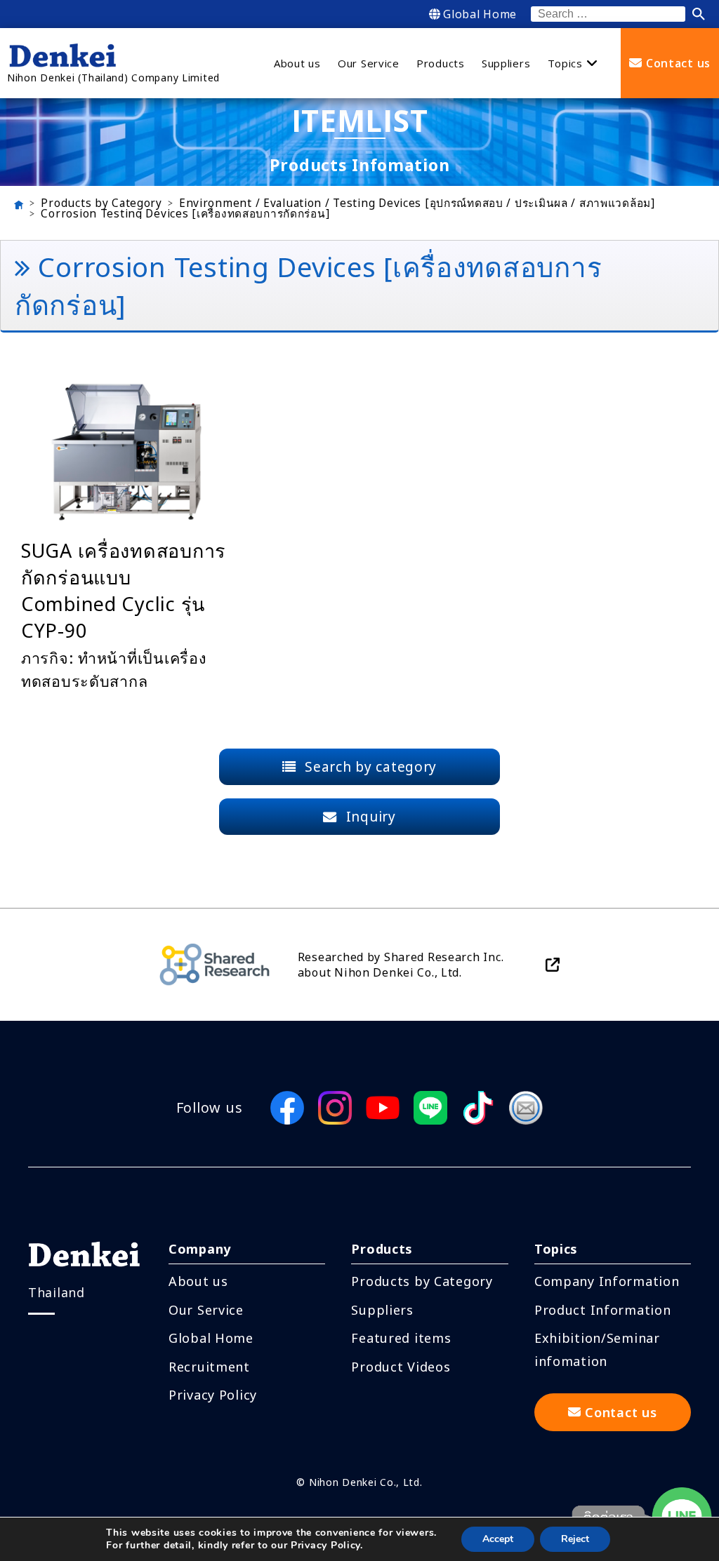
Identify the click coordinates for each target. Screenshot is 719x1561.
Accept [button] (497, 1539)
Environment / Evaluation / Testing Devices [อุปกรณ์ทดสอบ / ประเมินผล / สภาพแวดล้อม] (417, 203)
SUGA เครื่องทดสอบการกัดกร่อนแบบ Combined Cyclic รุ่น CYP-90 (123, 590)
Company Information (607, 1281)
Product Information (602, 1309)
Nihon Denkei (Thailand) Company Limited (113, 77)
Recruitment (209, 1366)
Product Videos (400, 1366)
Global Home (480, 14)
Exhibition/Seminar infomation (597, 1349)
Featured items (401, 1337)
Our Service (206, 1309)
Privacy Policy (213, 1394)
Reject (575, 1539)
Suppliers (382, 1309)
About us (198, 1281)
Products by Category (101, 203)
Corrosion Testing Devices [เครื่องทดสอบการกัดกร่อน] (185, 214)
